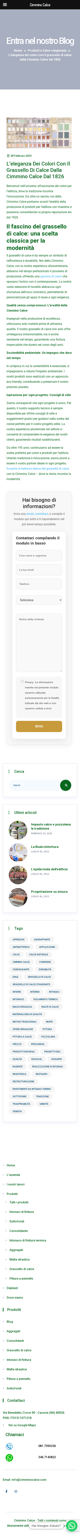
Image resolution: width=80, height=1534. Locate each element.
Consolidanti (15, 1341)
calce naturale (38, 954)
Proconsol (38, 1044)
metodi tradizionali (24, 1021)
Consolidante (18, 1231)
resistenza (19, 1074)
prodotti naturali (24, 1051)
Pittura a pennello (21, 1278)
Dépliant (12, 1288)
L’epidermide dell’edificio (49, 869)
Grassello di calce (21, 1269)
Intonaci (54, 992)
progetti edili (52, 1051)
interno (35, 992)
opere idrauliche (23, 1029)
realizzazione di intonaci (47, 1066)
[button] (71, 1525)
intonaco (18, 999)
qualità (17, 1059)
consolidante (21, 969)
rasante (57, 1059)
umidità (44, 1104)
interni (17, 992)
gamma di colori (51, 276)
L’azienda (13, 1175)
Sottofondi (16, 1221)
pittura (47, 1029)
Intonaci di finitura (21, 1212)
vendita (17, 1111)
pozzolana (48, 1036)
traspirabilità (21, 1104)
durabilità (45, 969)
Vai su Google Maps (22, 1425)
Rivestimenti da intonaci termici (32, 1089)
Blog (10, 1321)
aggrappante (42, 939)
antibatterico (21, 947)
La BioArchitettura (44, 847)
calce (16, 954)
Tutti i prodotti (18, 1202)
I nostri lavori (16, 1184)
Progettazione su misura (49, 891)
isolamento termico (45, 999)
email (30, 514)
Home (11, 1165)
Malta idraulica (19, 1259)
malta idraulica (22, 1007)
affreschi (18, 939)
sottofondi (19, 1096)
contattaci (41, 514)
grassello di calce (39, 977)
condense (45, 962)
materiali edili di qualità (27, 1014)
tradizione (42, 1096)
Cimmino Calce (21, 962)
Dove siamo (15, 1297)
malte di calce (50, 1007)
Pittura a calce (22, 1036)
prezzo (17, 1044)
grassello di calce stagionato (31, 984)
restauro (41, 1074)
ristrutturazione (23, 1081)
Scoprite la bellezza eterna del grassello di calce (38, 468)
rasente (18, 1066)
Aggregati (16, 1250)
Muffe (49, 1021)
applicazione (47, 947)
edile (15, 977)
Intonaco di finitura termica (27, 1240)
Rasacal (36, 1059)
